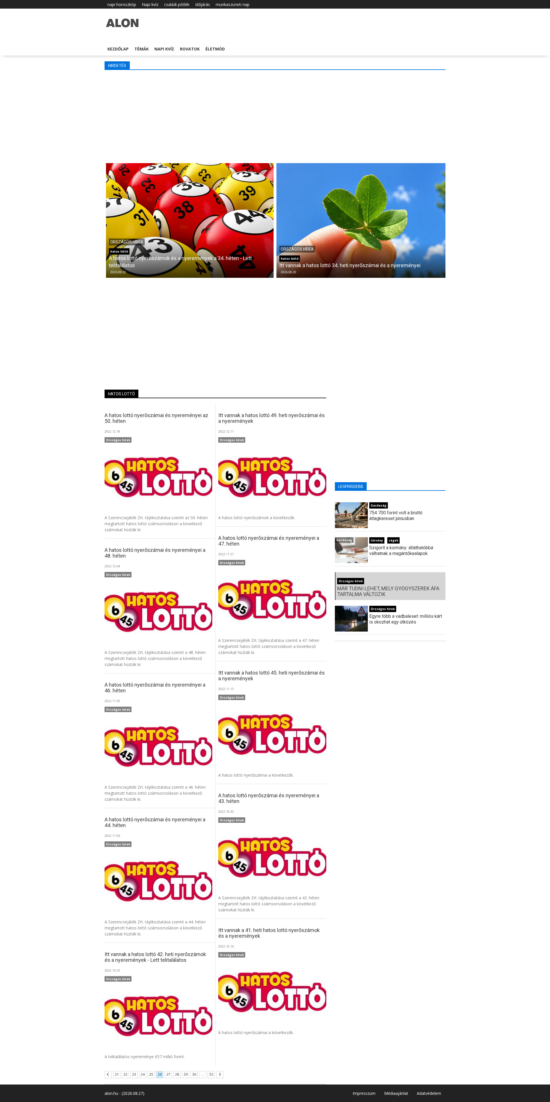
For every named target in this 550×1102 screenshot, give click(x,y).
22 (125, 1074)
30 (194, 1074)
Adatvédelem (429, 1093)
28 (177, 1074)
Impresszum (364, 1093)
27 (168, 1074)
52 (211, 1074)
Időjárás (202, 4)
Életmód (215, 49)
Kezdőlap (118, 49)
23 (134, 1074)
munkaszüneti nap (233, 4)
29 (186, 1074)
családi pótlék (176, 4)
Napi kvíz (150, 4)
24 (143, 1074)
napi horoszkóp (121, 4)
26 (160, 1074)
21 (117, 1074)
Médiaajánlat (396, 1093)
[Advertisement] (276, 116)
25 (151, 1074)
